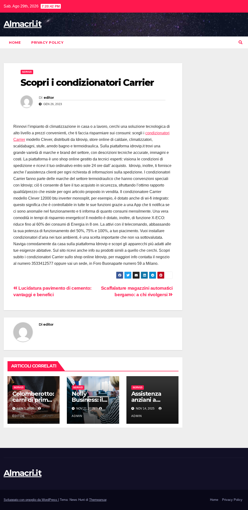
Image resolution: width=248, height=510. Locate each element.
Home (15, 42)
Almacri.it (22, 24)
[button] (240, 42)
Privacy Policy (47, 42)
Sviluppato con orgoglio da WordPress (31, 500)
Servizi (27, 72)
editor (49, 97)
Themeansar (97, 500)
